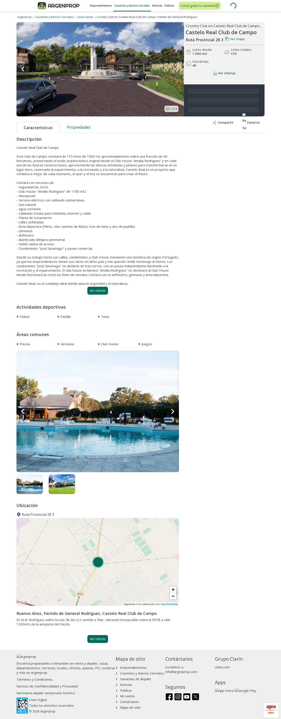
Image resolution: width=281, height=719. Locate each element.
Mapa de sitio (130, 707)
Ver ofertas (98, 290)
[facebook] (169, 697)
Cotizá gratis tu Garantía (197, 6)
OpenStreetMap (169, 604)
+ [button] (173, 589)
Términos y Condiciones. (34, 679)
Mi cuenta (127, 696)
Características (38, 127)
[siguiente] (177, 69)
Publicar (170, 5)
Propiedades (79, 127)
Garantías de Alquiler (135, 679)
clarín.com (222, 667)
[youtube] (187, 697)
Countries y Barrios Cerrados (132, 5)
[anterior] (23, 69)
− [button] (173, 596)
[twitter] (195, 697)
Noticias (157, 5)
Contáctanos (129, 701)
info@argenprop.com (181, 671)
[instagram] (178, 697)
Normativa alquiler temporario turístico (45, 693)
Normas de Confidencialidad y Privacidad (47, 686)
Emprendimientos (101, 5)
